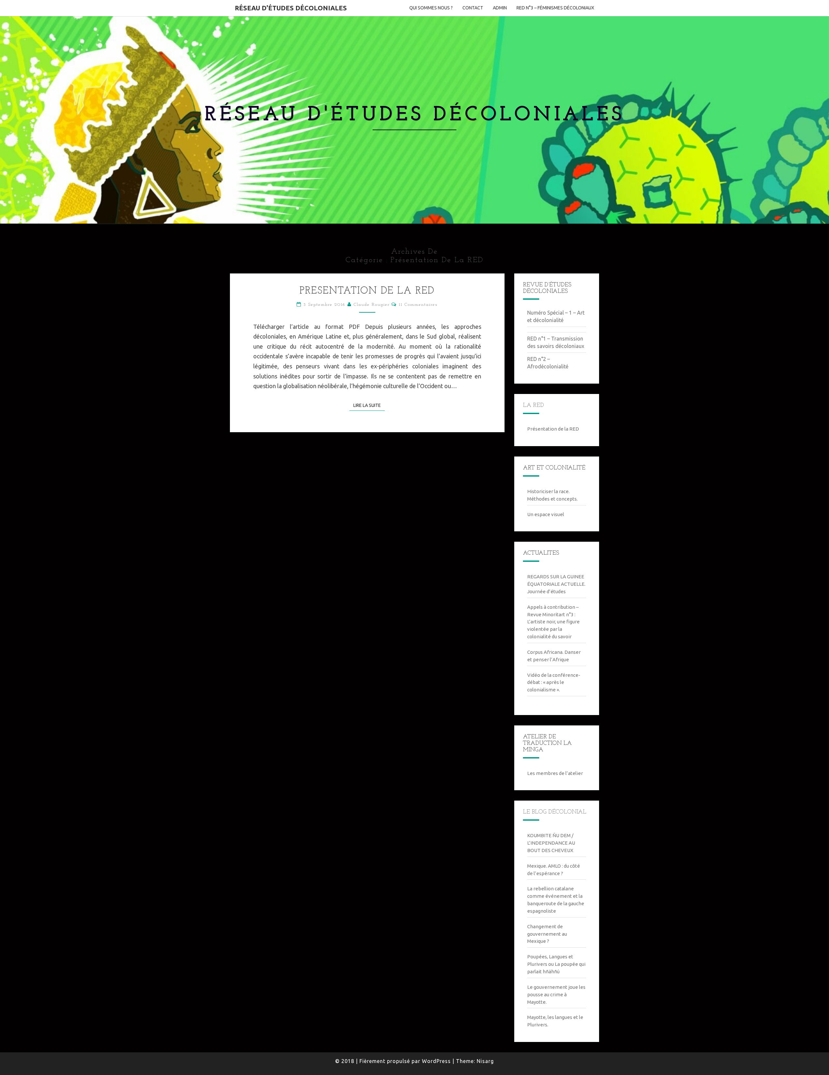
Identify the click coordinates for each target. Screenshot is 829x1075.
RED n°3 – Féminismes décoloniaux (555, 7)
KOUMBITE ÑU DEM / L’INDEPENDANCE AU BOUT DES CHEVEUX (551, 843)
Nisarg (485, 1061)
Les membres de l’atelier (555, 773)
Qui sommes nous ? (431, 7)
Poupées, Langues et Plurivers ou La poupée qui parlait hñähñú (556, 964)
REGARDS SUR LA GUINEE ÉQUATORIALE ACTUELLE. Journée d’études (556, 584)
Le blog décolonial (554, 812)
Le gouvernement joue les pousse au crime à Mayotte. (556, 994)
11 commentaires (418, 304)
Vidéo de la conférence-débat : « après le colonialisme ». (553, 682)
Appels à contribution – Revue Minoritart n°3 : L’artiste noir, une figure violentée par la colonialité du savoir (553, 621)
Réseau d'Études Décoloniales (291, 8)
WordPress (436, 1061)
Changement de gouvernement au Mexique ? (547, 934)
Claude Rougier (372, 304)
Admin (500, 7)
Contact (472, 7)
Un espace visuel (545, 514)
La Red (533, 406)
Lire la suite (369, 405)
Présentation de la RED (367, 291)
